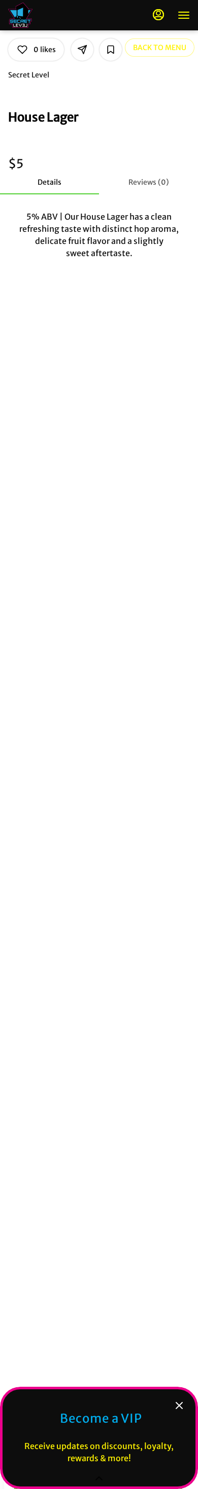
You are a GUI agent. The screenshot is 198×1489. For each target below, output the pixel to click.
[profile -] (158, 15)
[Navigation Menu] (184, 15)
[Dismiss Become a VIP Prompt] (179, 1405)
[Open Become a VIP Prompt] (99, 1478)
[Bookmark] (111, 49)
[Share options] (82, 49)
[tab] (49, 182)
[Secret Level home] (54, 15)
